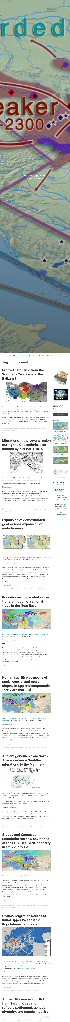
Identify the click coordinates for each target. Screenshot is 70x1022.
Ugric (64, 512)
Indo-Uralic (18, 905)
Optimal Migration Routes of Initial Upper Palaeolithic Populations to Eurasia (24, 920)
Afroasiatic (6, 509)
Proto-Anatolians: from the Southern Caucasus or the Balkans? (23, 374)
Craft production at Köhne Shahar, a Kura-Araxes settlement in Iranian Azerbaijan (23, 634)
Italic (63, 493)
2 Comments (37, 747)
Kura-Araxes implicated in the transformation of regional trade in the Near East (25, 601)
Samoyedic (64, 514)
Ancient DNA (22, 355)
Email (54, 408)
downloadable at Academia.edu (29, 968)
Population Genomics (29, 588)
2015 (3, 424)
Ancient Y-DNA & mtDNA (60, 443)
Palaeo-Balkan (64, 502)
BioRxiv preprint (6, 793)
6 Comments (35, 826)
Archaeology (17, 428)
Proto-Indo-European (12, 430)
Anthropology (11, 428)
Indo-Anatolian (31, 428)
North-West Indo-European (60, 490)
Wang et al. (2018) (23, 876)
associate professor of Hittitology (30, 409)
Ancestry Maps (60, 466)
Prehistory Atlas (11, 355)
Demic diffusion (24, 428)
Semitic (46, 509)
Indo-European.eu (35, 175)
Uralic (48, 905)
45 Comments (7, 907)
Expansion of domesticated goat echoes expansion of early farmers (23, 524)
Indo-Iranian (63, 504)
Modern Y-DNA (60, 455)
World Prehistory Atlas (60, 431)
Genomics (50, 355)
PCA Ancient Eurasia (61, 477)
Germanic (64, 497)
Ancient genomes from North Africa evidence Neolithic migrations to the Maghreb (25, 760)
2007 (45, 421)
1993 (14, 421)
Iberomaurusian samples (20, 803)
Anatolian (6, 428)
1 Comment (29, 668)
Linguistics (59, 355)
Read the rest (11, 424)
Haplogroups (41, 355)
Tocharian (63, 487)
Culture (23, 509)
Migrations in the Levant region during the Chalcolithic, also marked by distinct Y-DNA (26, 445)
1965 (9, 421)
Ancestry (31, 355)
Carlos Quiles (6, 427)
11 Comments (7, 432)
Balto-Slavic (64, 499)
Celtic (62, 495)
